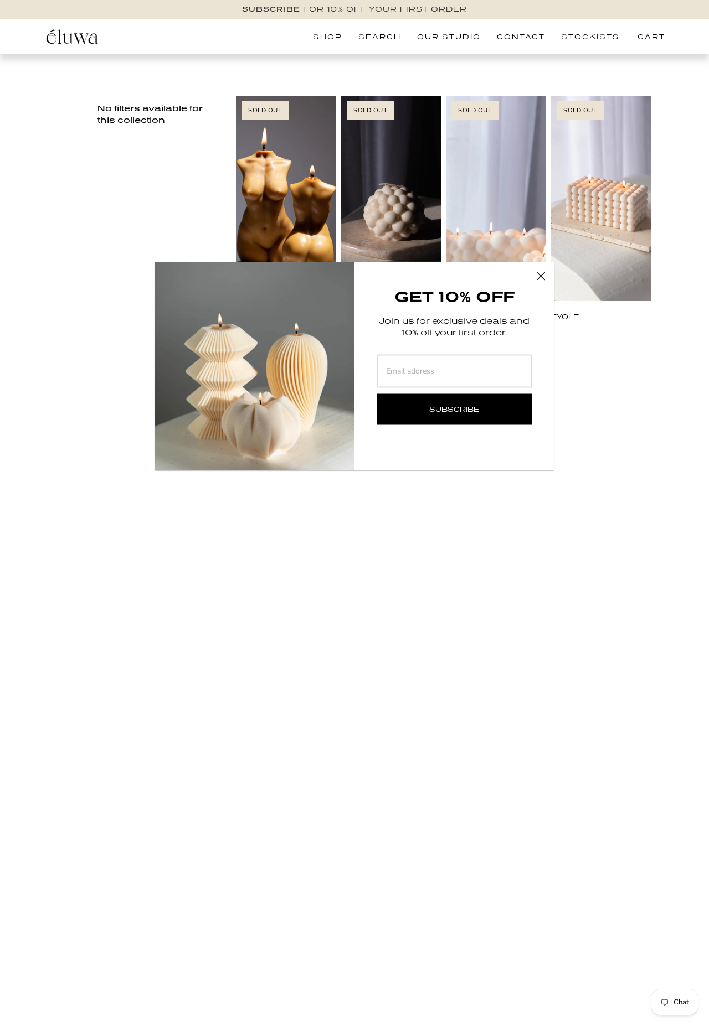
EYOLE (565, 317)
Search (379, 37)
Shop (327, 37)
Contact (521, 37)
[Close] (540, 275)
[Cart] (656, 37)
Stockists (590, 37)
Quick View (600, 280)
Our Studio (449, 37)
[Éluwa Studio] (72, 37)
